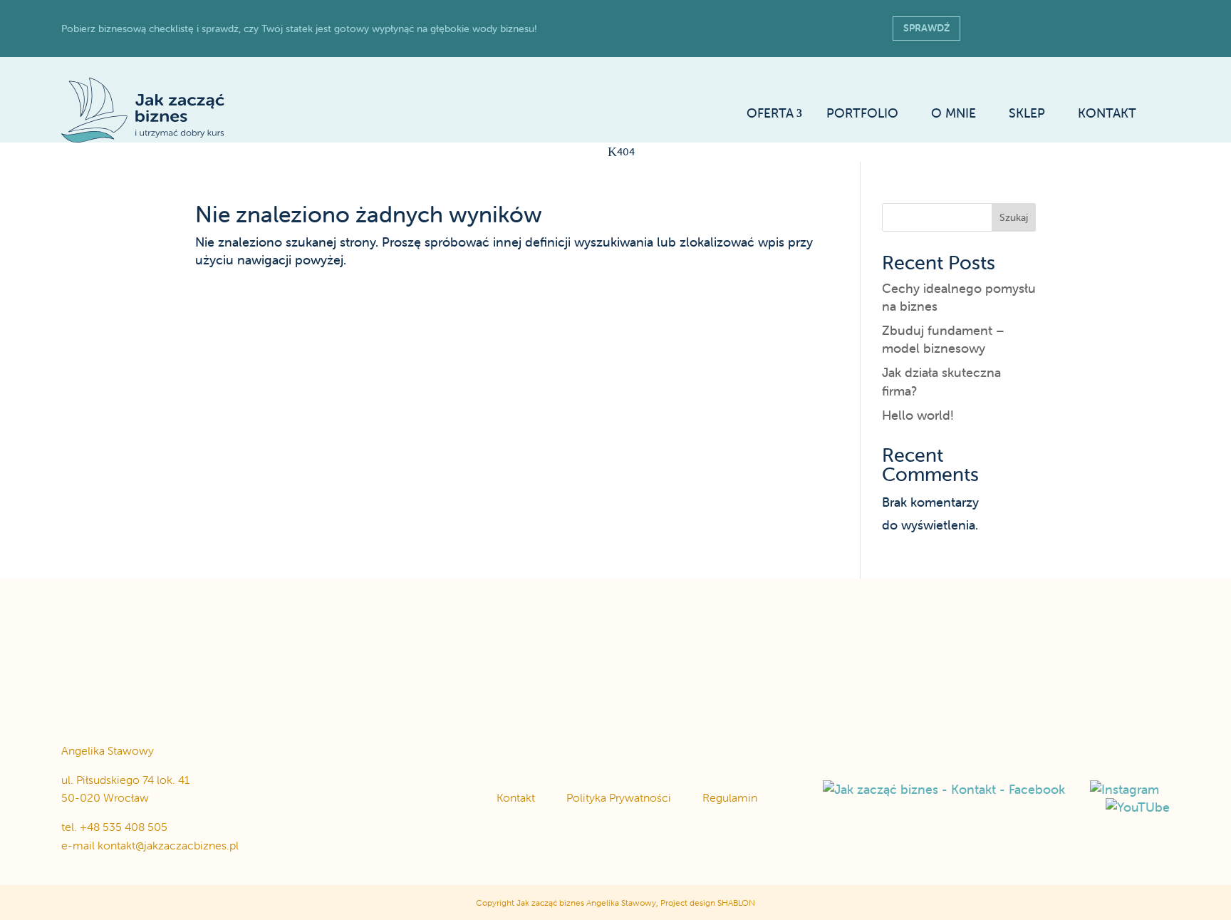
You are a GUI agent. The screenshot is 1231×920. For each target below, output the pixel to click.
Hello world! (918, 415)
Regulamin (729, 797)
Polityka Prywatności (618, 797)
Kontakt (516, 797)
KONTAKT (1107, 113)
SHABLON (736, 902)
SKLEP (1027, 113)
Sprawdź (926, 27)
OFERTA (770, 113)
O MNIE (953, 113)
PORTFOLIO (862, 113)
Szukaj (1013, 217)
